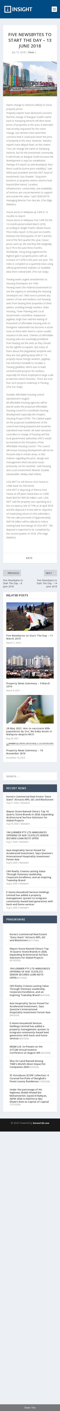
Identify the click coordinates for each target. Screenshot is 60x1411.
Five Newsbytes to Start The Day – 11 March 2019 (29, 637)
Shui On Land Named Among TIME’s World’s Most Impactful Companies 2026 (27, 1064)
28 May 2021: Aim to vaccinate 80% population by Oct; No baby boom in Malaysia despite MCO (29, 731)
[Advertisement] (30, 1271)
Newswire (25, 802)
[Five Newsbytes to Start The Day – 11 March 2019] (30, 616)
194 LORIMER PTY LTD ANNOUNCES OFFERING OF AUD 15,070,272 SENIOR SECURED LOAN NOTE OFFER (27, 835)
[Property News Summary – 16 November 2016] (30, 744)
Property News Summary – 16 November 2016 (24, 752)
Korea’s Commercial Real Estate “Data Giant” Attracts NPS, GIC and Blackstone (29, 798)
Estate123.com (41, 1123)
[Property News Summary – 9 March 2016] (30, 662)
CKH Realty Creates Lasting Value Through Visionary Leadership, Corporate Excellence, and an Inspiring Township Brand (28, 876)
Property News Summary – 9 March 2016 (28, 685)
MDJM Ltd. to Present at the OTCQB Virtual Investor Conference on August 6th (26, 1049)
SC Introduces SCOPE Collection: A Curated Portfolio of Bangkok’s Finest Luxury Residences (29, 1078)
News (31, 52)
